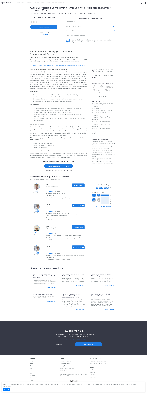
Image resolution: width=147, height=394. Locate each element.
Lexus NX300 (95, 141)
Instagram (93, 377)
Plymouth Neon (96, 161)
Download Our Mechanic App (98, 363)
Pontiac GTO (95, 146)
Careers (32, 368)
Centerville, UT (110, 161)
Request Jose (78, 227)
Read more (51, 287)
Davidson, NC (109, 150)
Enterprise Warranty (65, 363)
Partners (32, 380)
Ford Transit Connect (97, 158)
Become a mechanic (58, 3)
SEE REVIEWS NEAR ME (103, 206)
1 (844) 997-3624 (66, 340)
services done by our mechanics (104, 71)
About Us (32, 361)
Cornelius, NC (106, 148)
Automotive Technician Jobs (98, 361)
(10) (49, 34)
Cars (31, 373)
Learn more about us (103, 96)
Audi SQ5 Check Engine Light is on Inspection (101, 113)
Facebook (92, 370)
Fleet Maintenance (35, 366)
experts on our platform (103, 78)
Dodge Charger (96, 150)
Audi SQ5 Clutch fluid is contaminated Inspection (102, 132)
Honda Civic (95, 152)
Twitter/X (92, 374)
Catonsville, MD (108, 146)
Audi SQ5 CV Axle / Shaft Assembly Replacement (101, 118)
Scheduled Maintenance (37, 378)
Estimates (33, 375)
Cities (31, 370)
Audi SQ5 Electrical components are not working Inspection (102, 107)
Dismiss (6, 389)
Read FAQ (58, 344)
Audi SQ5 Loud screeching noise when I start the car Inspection (102, 104)
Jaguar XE (94, 148)
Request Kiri (78, 185)
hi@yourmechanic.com (79, 340)
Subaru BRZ (95, 163)
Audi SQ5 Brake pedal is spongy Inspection (103, 116)
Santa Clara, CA (108, 141)
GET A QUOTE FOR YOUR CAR (58, 166)
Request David (78, 205)
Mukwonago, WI (108, 163)
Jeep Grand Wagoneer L (98, 154)
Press (31, 363)
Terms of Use (63, 370)
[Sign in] (144, 3)
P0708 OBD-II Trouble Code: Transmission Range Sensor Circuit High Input (44, 275)
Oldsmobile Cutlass (97, 143)
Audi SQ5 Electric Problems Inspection (102, 110)
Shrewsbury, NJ (108, 152)
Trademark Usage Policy (67, 368)
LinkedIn (92, 372)
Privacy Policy (64, 366)
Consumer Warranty (65, 361)
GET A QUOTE (88, 344)
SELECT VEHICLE (44, 27)
